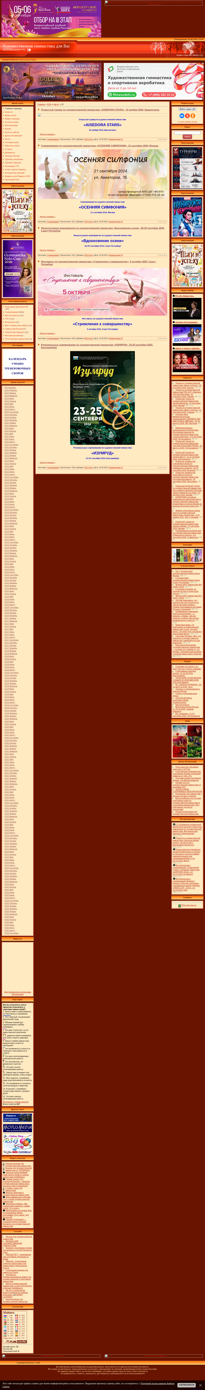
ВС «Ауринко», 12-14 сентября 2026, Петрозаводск (186, 715)
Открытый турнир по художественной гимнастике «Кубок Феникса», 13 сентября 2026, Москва (187, 402)
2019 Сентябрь (11, 705)
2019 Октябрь (10, 708)
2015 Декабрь (10, 583)
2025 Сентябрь (11, 901)
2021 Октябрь (10, 773)
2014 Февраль (10, 523)
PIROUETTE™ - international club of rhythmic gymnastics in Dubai (17, 1256)
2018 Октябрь (10, 675)
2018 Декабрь (10, 681)
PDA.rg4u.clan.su (188, 905)
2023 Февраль (10, 816)
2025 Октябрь (10, 903)
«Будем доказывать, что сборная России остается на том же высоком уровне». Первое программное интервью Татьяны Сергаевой (187, 604)
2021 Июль (9, 765)
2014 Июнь (9, 534)
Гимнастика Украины (14, 332)
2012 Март (9, 461)
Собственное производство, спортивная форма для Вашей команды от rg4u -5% (187, 773)
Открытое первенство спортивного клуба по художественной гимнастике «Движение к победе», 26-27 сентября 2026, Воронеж (186, 465)
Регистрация (24, 59)
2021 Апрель (10, 757)
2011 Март (9, 428)
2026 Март (9, 917)
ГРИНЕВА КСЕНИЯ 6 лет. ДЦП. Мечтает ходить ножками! (187, 668)
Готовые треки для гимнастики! (13, 1189)
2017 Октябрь (10, 643)
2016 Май (8, 597)
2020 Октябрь (10, 740)
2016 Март (9, 591)
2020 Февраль (10, 719)
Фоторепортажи (12, 335)
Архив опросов (21, 1102)
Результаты (10, 322)
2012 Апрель (10, 464)
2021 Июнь (9, 762)
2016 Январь (10, 586)
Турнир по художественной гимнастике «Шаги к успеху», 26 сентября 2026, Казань (187, 385)
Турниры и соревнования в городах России (186, 690)
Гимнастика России (14, 329)
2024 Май (8, 857)
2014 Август (9, 540)
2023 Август (9, 833)
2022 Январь (10, 781)
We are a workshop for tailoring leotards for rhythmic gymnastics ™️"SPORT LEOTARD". (15, 1293)
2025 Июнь (9, 892)
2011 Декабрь (10, 453)
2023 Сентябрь (11, 835)
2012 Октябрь (10, 480)
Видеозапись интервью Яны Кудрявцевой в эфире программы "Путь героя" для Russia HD (17, 1213)
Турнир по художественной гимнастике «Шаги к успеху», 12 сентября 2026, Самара (187, 410)
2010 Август (9, 409)
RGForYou (88, 139)
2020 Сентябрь (11, 738)
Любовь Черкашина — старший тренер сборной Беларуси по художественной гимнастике (16, 1222)
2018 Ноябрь (10, 678)
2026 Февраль (10, 914)
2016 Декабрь (10, 616)
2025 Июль (9, 895)
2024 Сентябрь (11, 868)
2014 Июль (9, 537)
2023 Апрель (10, 822)
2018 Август (9, 670)
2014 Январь (10, 521)
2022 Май (8, 792)
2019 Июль (9, 700)
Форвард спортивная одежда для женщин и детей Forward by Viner (17, 1250)
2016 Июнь (9, 599)
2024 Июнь (9, 860)
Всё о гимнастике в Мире (16, 325)
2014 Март (9, 526)
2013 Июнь (9, 502)
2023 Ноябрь (10, 841)
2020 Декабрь (10, 746)
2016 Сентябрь (11, 607)
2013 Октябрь (10, 512)
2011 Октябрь (10, 447)
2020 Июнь (9, 730)
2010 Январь (10, 393)
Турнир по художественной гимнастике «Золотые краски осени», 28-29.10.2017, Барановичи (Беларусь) (186, 841)
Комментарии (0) (116, 139)
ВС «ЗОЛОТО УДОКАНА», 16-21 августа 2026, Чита (187, 686)
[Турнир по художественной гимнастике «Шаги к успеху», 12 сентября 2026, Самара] (17, 231)
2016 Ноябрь (10, 613)
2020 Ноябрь (10, 743)
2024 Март (9, 852)
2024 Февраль (10, 849)
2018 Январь (10, 651)
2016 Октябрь (10, 610)
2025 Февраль (10, 882)
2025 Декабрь (10, 909)
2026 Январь (10, 911)
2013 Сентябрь (11, 510)
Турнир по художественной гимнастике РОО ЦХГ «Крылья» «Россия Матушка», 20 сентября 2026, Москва (187, 393)
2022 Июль (9, 797)
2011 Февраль (10, 426)
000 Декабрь (10, 388)
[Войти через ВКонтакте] (182, 115)
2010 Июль (9, 407)
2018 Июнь (9, 664)
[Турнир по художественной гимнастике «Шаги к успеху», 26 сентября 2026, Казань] (187, 286)
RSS (201, 55)
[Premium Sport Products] (51, 1357)
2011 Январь (10, 423)
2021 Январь (10, 749)
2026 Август (9, 930)
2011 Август (9, 442)
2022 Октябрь (10, 806)
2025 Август (9, 898)
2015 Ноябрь (10, 580)
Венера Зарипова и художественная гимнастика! (16, 1194)
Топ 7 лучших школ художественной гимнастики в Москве (186, 573)
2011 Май (8, 434)
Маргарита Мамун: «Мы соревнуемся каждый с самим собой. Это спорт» (16, 1206)
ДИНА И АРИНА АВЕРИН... (188, 349)
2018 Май (8, 662)
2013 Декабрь (10, 518)
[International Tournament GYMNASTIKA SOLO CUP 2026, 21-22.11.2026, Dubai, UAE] (17, 297)
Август (56, 104)
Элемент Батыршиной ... (187, 322)
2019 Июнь (9, 697)
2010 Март (9, 398)
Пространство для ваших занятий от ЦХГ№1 (185, 768)
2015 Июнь (9, 567)
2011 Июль (9, 439)
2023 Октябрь (10, 838)
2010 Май (8, 404)
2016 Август (9, 605)
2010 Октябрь (10, 415)
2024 (49, 104)
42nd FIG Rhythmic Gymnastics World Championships (182, 700)
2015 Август (9, 572)
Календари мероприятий (16, 307)
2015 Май (8, 564)
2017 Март (9, 624)
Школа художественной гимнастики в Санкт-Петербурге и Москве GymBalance (17, 1286)
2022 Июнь (9, 795)
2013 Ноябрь (10, 515)
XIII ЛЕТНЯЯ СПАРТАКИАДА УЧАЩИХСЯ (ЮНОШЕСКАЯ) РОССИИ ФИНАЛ (187, 680)
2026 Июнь (9, 925)
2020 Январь (10, 716)
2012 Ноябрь (10, 483)
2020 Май (8, 727)
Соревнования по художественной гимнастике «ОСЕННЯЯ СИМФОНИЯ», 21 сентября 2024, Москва (99, 145)
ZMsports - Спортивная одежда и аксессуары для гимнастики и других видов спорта (15, 1264)
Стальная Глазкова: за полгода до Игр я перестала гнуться (185, 591)
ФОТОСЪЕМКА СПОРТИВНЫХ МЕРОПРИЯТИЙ (187, 790)
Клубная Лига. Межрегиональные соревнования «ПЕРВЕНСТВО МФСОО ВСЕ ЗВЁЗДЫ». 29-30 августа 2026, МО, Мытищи (187, 419)
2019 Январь (10, 683)
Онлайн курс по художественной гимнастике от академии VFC (187, 785)
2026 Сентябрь (11, 933)
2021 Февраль (10, 751)
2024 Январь (10, 846)
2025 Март (9, 884)
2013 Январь (10, 488)
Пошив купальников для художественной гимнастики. (186, 813)
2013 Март (9, 493)
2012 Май (8, 466)
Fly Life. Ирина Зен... (184, 296)
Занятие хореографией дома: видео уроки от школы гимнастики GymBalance (16, 1174)
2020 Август (9, 735)
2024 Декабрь (10, 876)
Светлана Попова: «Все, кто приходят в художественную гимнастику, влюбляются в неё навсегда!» (187, 639)
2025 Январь (10, 879)
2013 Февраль (10, 491)
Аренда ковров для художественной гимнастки (15, 1300)
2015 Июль (9, 569)
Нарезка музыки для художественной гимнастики (18, 1164)
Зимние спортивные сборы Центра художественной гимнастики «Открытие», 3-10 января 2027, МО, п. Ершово (186, 513)
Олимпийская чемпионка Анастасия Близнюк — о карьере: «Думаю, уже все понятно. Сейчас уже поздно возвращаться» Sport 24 (186, 616)
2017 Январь (10, 618)
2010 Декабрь (10, 420)
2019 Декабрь (10, 713)
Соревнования (12, 312)
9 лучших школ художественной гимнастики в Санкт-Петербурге (186, 580)
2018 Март (9, 656)
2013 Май (8, 499)
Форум (14, 59)
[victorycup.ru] (187, 188)
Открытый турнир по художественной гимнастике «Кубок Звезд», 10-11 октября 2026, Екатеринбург (186, 455)
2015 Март (9, 559)
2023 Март (9, 819)
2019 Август (9, 702)
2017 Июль (9, 635)
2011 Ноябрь (10, 450)
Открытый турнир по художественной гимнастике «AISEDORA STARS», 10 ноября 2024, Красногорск (100, 109)
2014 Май (8, 531)
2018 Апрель (10, 659)
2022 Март (9, 787)
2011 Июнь (9, 436)
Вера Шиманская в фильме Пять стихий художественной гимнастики (17, 1199)
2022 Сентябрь (11, 803)
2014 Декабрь (10, 550)
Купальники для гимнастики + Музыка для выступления (187, 795)
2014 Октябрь (10, 545)
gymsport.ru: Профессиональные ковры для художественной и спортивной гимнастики (17, 1278)
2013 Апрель (10, 496)
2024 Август (9, 865)
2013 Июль (9, 504)
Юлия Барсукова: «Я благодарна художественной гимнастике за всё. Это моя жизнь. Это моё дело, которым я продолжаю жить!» (187, 629)
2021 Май (8, 759)
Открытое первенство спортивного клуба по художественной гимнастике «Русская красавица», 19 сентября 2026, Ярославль (185, 477)
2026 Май (8, 922)
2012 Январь (10, 455)
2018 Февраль (10, 654)
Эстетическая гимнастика (17, 339)
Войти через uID (187, 109)
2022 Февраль (10, 784)
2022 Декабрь (10, 811)
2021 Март (9, 754)
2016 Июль (9, 602)
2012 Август (9, 474)
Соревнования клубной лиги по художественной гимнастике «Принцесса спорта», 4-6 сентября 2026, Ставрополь (187, 534)
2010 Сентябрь (11, 412)
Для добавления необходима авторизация (17, 993)
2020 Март (9, 721)
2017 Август (9, 637)
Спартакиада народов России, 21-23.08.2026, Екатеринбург (184, 673)
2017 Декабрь (10, 648)
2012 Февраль (10, 458)
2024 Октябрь (10, 871)
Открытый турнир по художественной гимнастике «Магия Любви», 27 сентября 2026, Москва (186, 525)
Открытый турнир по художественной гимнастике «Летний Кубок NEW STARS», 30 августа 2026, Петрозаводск (187, 444)
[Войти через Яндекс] (187, 115)
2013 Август (9, 507)
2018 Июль (9, 667)
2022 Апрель (10, 789)
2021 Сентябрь (11, 770)
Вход (34, 59)
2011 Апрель (10, 431)
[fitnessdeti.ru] (153, 99)
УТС (7, 319)
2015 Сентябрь (11, 575)
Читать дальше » (47, 134)
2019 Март (9, 689)
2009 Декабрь (10, 390)
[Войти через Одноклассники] (192, 115)
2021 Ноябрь (10, 776)
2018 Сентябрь (11, 673)
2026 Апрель (10, 920)
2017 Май (8, 629)
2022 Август (9, 800)
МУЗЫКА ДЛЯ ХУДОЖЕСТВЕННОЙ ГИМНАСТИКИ (12, 1243)
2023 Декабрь (10, 844)
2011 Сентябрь (11, 445)
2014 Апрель (10, 529)
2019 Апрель (10, 692)
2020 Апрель (10, 724)
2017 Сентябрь (11, 640)
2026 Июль (9, 928)
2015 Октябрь (10, 578)
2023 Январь (10, 814)
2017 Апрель (10, 626)
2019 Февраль (10, 686)
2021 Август (9, 768)
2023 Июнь (9, 827)
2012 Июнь (9, 469)
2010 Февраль (10, 396)
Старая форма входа (187, 122)
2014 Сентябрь (11, 542)
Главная (5, 59)
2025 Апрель (10, 887)
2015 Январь (10, 553)
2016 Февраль (10, 588)
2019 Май (8, 694)
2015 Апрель (10, 561)
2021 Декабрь (10, 778)
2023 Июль (9, 830)
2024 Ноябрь (10, 873)
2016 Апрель (10, 594)
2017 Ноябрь (10, 645)
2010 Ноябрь (10, 417)
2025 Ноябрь (10, 906)
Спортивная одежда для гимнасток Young (15, 1271)
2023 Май (8, 825)
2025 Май (8, 890)
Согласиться (186, 1385)
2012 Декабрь (10, 485)
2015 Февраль (10, 556)
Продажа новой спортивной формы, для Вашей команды (187, 779)
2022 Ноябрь (10, 808)
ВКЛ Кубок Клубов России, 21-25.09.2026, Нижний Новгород (186, 709)
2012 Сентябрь (11, 477)
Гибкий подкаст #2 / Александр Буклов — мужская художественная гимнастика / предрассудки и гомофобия (16, 1182)
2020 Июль (9, 732)
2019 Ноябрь (10, 711)
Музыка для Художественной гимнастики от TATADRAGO (18, 1169)
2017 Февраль (10, 621)
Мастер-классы (12, 315)
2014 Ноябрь (10, 548)
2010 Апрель (10, 401)
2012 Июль (9, 472)
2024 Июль (9, 863)
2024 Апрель (10, 854)
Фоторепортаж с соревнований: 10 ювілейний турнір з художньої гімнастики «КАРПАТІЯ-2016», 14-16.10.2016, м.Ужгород (186, 869)
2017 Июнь (9, 632)
